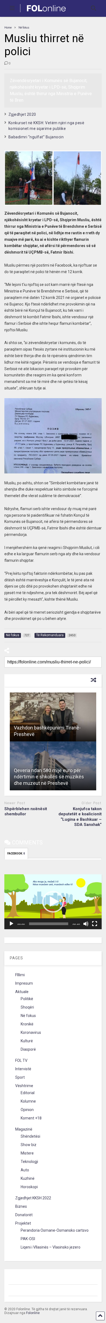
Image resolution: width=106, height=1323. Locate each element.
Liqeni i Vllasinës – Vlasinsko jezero (50, 1247)
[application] (53, 901)
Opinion (27, 1109)
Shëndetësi (30, 1136)
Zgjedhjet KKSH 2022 (33, 1198)
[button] (53, 902)
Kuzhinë (28, 1178)
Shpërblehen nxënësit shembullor (25, 811)
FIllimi (20, 975)
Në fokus (28, 1015)
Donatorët (24, 1215)
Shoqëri (27, 1007)
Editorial (28, 1093)
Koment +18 (31, 1118)
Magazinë (23, 1129)
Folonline (33, 1313)
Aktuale (22, 992)
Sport (20, 1077)
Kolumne (28, 1101)
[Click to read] (53, 716)
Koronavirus (31, 1032)
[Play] (11, 923)
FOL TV (21, 1060)
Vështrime (24, 1086)
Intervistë (23, 1069)
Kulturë (27, 1041)
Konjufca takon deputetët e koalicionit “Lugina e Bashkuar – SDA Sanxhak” (80, 816)
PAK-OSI (28, 1239)
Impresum (24, 983)
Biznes (21, 1206)
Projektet (23, 1223)
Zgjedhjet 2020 (22, 114)
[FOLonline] (43, 12)
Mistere (27, 1153)
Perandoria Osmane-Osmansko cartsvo (55, 1230)
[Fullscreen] (94, 923)
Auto (25, 1170)
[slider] (48, 923)
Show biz (28, 1145)
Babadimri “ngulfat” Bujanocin (36, 137)
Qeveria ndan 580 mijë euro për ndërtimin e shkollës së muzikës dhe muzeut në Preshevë (49, 776)
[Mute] (86, 923)
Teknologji (29, 1161)
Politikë (27, 999)
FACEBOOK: (16, 853)
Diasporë (28, 1049)
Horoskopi (29, 1187)
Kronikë (27, 1024)
